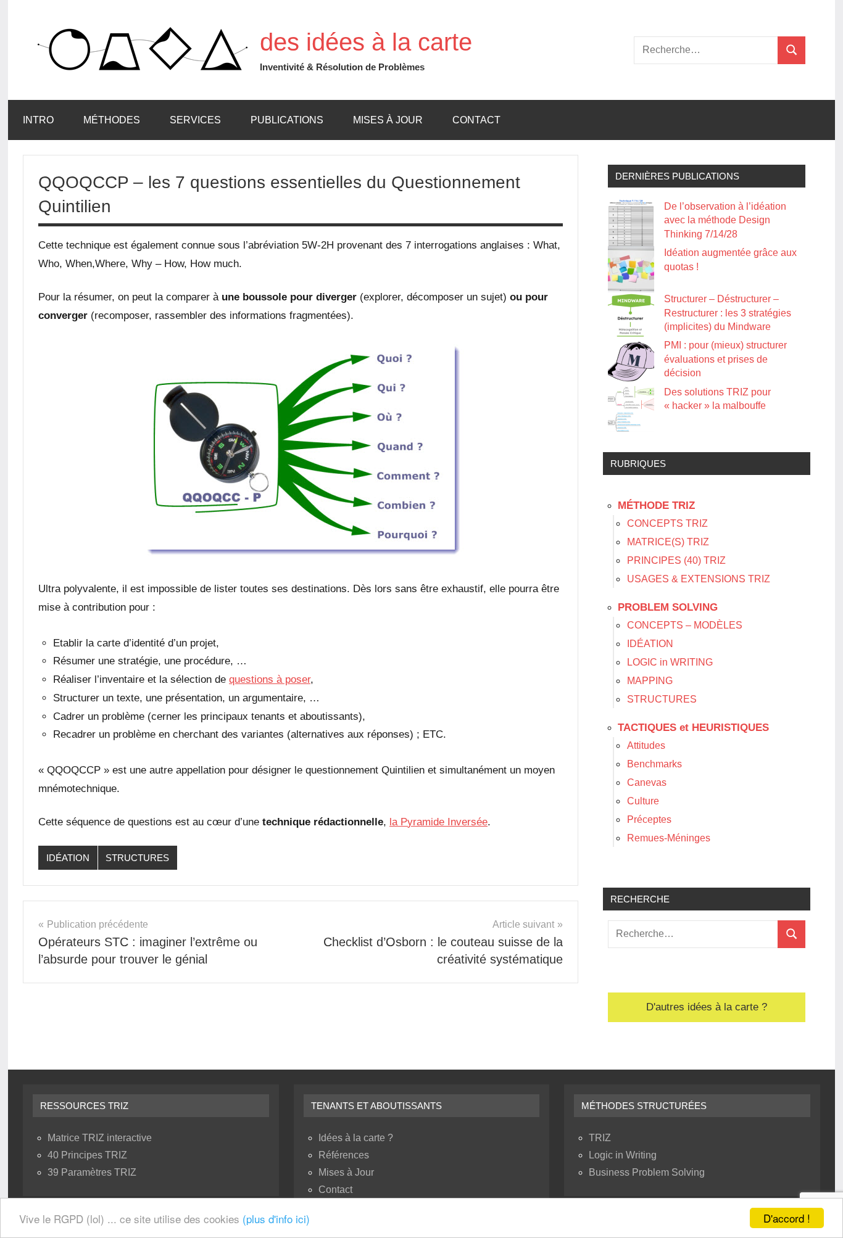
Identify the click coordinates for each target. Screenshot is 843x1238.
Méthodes (111, 120)
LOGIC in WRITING (670, 662)
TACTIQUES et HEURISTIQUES (693, 727)
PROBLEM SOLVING (668, 607)
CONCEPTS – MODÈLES (684, 625)
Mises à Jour (388, 120)
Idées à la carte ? (355, 1138)
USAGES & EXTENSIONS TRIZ (698, 579)
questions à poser (269, 679)
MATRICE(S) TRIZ (668, 542)
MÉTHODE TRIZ (656, 505)
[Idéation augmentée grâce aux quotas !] (631, 269)
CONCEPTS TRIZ (667, 523)
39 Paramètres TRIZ (92, 1172)
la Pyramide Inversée (438, 822)
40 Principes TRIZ (87, 1155)
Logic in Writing (623, 1155)
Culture (643, 801)
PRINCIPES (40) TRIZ (676, 560)
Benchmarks (654, 764)
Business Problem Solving (647, 1172)
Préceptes (649, 819)
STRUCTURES (137, 857)
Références (343, 1155)
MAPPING (650, 680)
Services (195, 120)
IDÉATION (67, 857)
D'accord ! (786, 1218)
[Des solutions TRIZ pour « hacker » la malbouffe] (631, 409)
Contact (476, 120)
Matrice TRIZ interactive (100, 1138)
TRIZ (600, 1138)
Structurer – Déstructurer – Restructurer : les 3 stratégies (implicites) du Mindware (727, 313)
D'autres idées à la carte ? (706, 1007)
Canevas (647, 782)
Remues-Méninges (668, 838)
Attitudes (646, 745)
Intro (38, 120)
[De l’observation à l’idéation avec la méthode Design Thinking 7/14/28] (631, 223)
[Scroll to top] (817, 1212)
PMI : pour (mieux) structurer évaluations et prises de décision (725, 359)
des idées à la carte (366, 42)
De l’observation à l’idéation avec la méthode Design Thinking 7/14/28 (725, 220)
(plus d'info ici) (276, 1218)
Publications (287, 120)
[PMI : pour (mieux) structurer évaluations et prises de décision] (631, 362)
